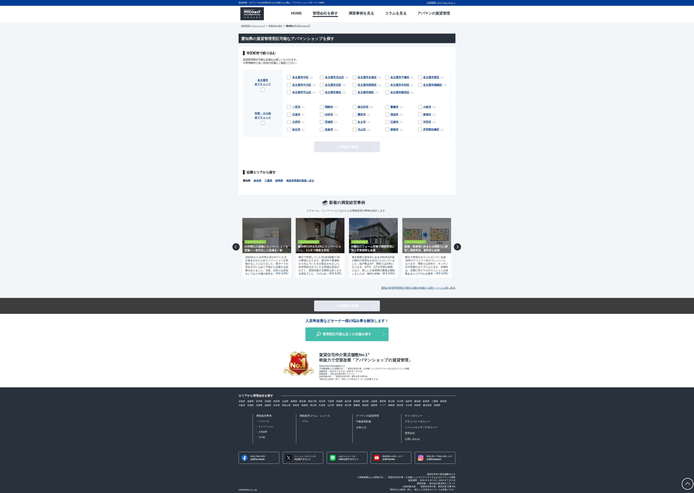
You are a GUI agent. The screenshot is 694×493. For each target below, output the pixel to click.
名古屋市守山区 (301, 92)
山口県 (330, 405)
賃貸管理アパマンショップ (253, 26)
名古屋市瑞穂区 (432, 84)
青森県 (250, 401)
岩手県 (259, 401)
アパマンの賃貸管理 (367, 415)
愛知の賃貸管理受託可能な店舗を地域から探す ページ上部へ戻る (418, 287)
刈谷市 (329, 114)
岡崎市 (329, 106)
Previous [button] (237, 249)
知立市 (296, 129)
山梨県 (374, 401)
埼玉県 (322, 401)
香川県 (348, 405)
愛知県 (417, 401)
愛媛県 (357, 405)
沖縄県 (437, 405)
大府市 (296, 121)
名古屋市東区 (333, 92)
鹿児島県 (427, 405)
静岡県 (279, 180)
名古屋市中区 (300, 77)
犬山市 (362, 129)
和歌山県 (286, 405)
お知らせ (361, 427)
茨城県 (339, 401)
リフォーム (263, 421)
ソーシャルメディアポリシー (421, 427)
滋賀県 (268, 405)
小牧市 (427, 106)
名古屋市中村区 (399, 84)
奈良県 (276, 405)
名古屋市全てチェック (263, 82)
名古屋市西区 (431, 77)
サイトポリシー (414, 415)
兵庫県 (259, 405)
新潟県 (365, 401)
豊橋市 (394, 106)
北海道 (242, 401)
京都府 (250, 405)
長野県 (383, 401)
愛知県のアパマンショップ (298, 26)
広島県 (322, 405)
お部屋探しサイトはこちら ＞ (441, 2)
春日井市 (363, 106)
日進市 (296, 114)
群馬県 (357, 401)
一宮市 (296, 106)
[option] (265, 248)
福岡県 (374, 405)
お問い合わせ (412, 439)
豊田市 (362, 114)
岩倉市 (329, 129)
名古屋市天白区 (334, 77)
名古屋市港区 (366, 92)
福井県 (409, 401)
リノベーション (266, 426)
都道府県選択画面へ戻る (300, 180)
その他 (261, 437)
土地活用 (262, 432)
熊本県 (400, 405)
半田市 (427, 121)
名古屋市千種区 (399, 77)
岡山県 (313, 405)
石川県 (400, 401)
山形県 (285, 401)
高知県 (365, 405)
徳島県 (339, 405)
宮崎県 (417, 405)
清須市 (394, 114)
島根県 (304, 405)
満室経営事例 (263, 415)
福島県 (294, 401)
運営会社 (410, 433)
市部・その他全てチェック (263, 115)
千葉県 (330, 401)
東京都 (302, 401)
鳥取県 (296, 405)
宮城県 (268, 401)
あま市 (362, 121)
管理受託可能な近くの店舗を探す (347, 334)
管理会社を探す (275, 26)
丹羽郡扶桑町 (431, 129)
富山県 (391, 401)
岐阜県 (257, 180)
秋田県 (276, 401)
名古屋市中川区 (301, 84)
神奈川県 (312, 401)
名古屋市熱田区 (399, 92)
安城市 (329, 121)
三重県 (268, 180)
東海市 (427, 114)
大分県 (409, 405)
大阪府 (242, 405)
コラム (305, 421)
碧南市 (394, 129)
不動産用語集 (363, 421)
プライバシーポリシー (417, 421)
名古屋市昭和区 (367, 84)
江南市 (394, 121)
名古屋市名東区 (367, 77)
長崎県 (391, 405)
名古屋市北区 (333, 84)
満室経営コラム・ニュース (315, 415)
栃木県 (348, 401)
